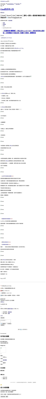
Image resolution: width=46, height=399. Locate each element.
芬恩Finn (2, 301)
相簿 (4, 22)
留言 (12, 308)
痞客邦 (8, 308)
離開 (7, 396)
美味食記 (10, 312)
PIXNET (14, 382)
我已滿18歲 (3, 396)
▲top (1, 315)
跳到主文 (2, 12)
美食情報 (10, 20)
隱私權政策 (30, 382)
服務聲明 (34, 382)
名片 (4, 25)
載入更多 (2, 317)
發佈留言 (2, 325)
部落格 (4, 24)
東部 (9, 313)
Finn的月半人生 (7, 9)
